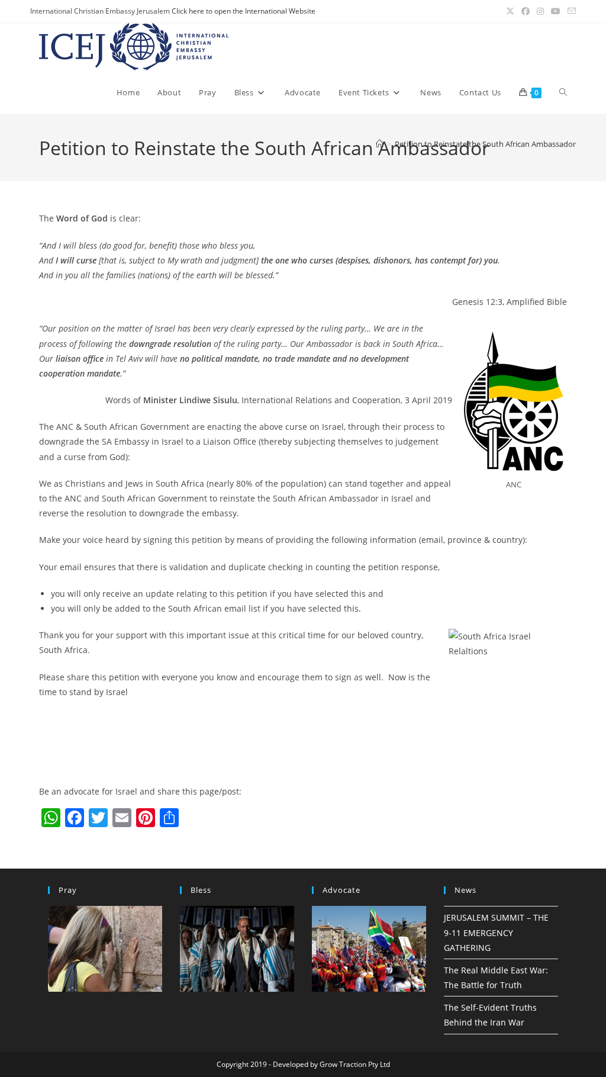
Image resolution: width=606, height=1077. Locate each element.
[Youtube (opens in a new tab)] (555, 11)
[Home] (379, 144)
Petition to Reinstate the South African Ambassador (485, 144)
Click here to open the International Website (243, 11)
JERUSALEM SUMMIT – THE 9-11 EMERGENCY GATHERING (496, 932)
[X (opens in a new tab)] (510, 11)
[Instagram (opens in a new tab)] (540, 11)
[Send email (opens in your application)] (570, 11)
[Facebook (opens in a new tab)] (525, 11)
